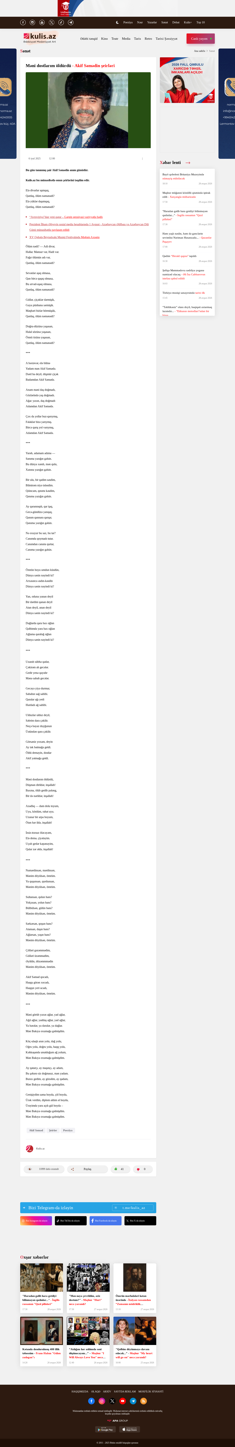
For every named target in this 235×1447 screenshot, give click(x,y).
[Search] (213, 23)
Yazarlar (152, 22)
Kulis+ (188, 22)
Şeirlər (53, 1130)
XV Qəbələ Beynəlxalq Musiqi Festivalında (64, 237)
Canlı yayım (199, 38)
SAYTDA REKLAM (125, 1391)
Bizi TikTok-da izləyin (70, 1220)
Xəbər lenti (171, 162)
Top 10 (200, 22)
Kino (104, 38)
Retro (148, 38)
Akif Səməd (36, 1130)
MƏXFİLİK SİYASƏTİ (150, 1391)
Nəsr (140, 22)
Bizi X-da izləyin (137, 1220)
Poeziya (128, 22)
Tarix (137, 38)
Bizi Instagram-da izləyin (36, 1220)
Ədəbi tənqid (88, 38)
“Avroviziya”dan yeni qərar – (66, 217)
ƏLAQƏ (95, 1391)
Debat (175, 22)
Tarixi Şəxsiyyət (166, 38)
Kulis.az (40, 1148)
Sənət (164, 22)
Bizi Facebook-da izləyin (106, 1220)
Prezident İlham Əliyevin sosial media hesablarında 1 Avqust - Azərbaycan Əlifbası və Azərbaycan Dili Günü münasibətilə (89, 227)
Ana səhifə (199, 51)
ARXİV (107, 1391)
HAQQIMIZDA (80, 1391)
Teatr (114, 38)
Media (126, 38)
